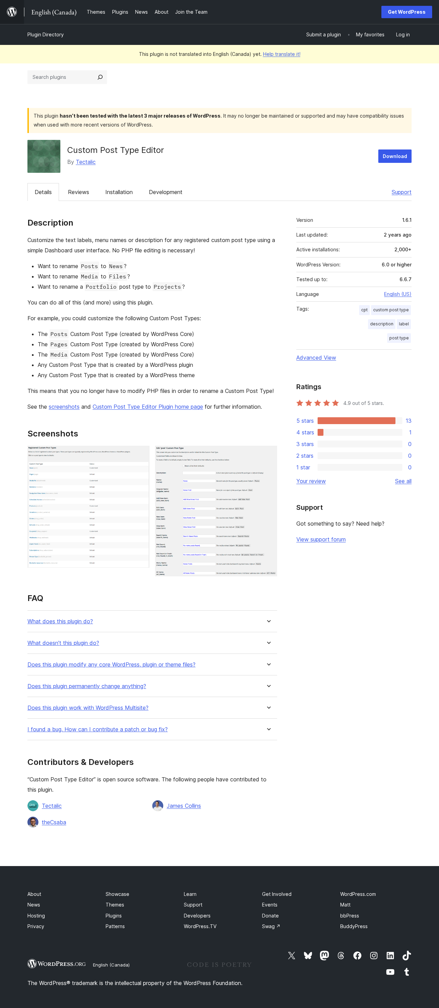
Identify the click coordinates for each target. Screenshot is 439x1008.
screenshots (64, 406)
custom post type (391, 309)
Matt (345, 905)
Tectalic (86, 161)
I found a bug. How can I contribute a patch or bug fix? (97, 729)
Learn (190, 894)
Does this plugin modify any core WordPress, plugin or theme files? (111, 664)
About (34, 894)
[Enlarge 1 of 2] (140, 455)
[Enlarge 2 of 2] (267, 455)
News (33, 905)
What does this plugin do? (60, 621)
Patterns (115, 926)
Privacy (35, 926)
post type (399, 337)
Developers (197, 916)
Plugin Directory (45, 34)
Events (269, 905)
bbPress (349, 916)
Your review (311, 481)
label (404, 323)
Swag (271, 926)
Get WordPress (407, 12)
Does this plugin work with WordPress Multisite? (88, 708)
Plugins (114, 916)
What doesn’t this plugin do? (63, 643)
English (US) (398, 294)
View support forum (321, 539)
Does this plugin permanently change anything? (86, 686)
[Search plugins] (100, 77)
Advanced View (316, 357)
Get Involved (277, 894)
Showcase (117, 894)
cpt (364, 309)
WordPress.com (358, 894)
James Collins (184, 805)
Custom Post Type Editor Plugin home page (148, 406)
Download (395, 156)
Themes (115, 905)
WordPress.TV (200, 926)
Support (402, 192)
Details (43, 192)
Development (165, 192)
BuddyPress (354, 926)
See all (403, 481)
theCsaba (54, 822)
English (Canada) (111, 965)
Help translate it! (281, 54)
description (381, 323)
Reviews (78, 192)
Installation (119, 192)
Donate (270, 916)
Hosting (36, 916)
